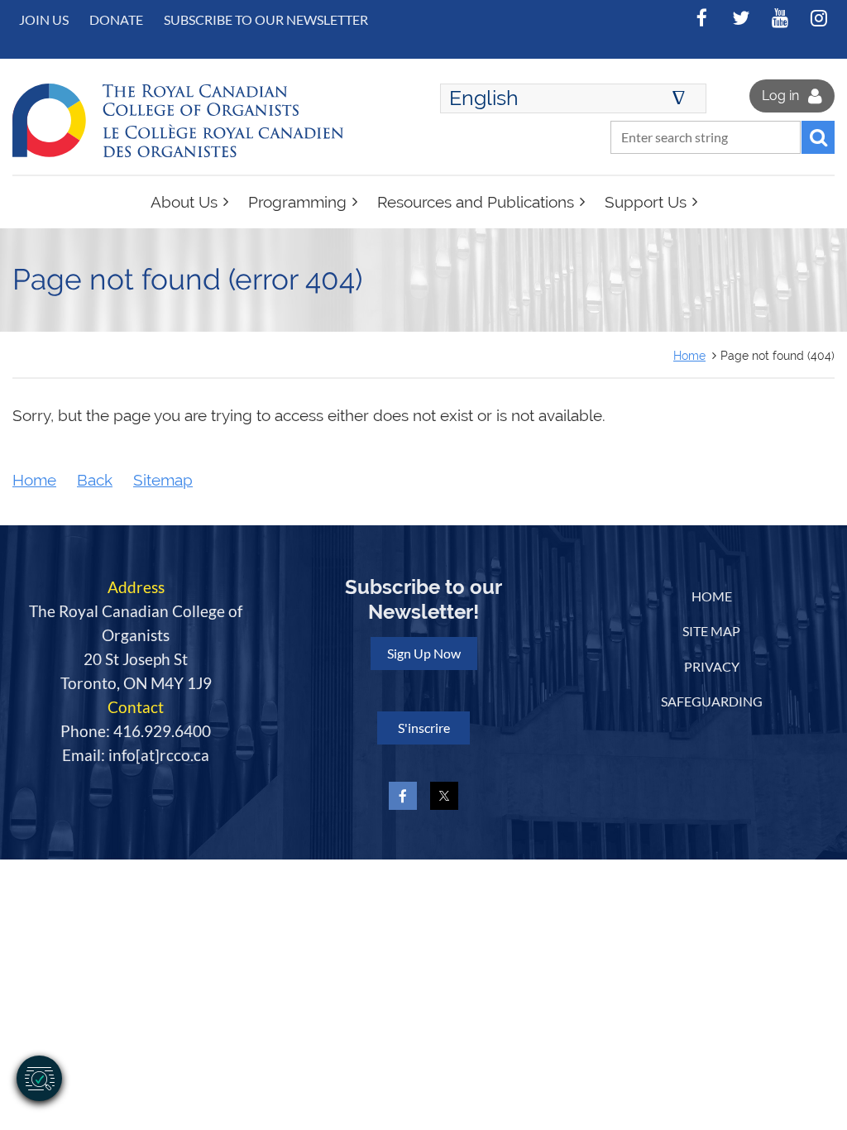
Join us (44, 19)
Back (94, 480)
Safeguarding (712, 701)
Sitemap (163, 480)
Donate (116, 19)
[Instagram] (818, 17)
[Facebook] (701, 17)
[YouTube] (779, 17)
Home (689, 355)
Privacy (711, 666)
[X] (740, 17)
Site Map (711, 631)
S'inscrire (424, 727)
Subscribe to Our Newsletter (266, 19)
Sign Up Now (424, 653)
